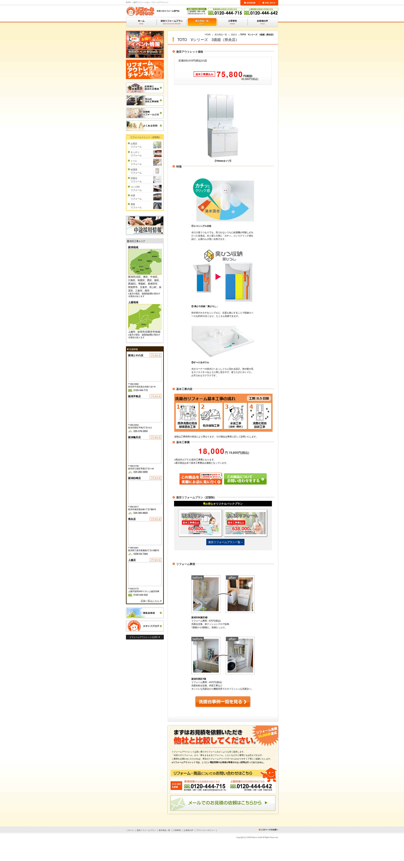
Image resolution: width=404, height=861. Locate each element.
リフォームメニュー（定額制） (145, 137)
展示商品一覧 (164, 830)
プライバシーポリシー (205, 830)
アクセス (155, 355)
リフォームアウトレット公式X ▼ (144, 637)
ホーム (131, 830)
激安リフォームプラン (146, 830)
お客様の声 (188, 830)
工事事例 (177, 830)
